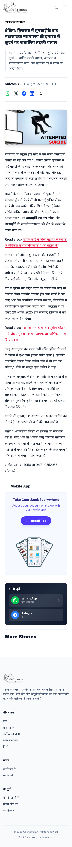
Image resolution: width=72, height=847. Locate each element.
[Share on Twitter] (16, 93)
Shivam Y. (13, 84)
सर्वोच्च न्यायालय (12, 734)
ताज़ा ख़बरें (8, 727)
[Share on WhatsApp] (8, 93)
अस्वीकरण (8, 810)
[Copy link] (41, 93)
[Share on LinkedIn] (32, 93)
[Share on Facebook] (24, 93)
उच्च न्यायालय (10, 740)
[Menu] (65, 7)
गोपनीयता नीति (11, 797)
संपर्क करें (8, 775)
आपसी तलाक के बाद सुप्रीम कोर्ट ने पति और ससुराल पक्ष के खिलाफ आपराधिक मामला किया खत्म (36, 334)
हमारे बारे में (9, 769)
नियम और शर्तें (10, 804)
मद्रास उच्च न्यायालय (15, 21)
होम (5, 721)
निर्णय (6, 746)
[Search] (56, 7)
